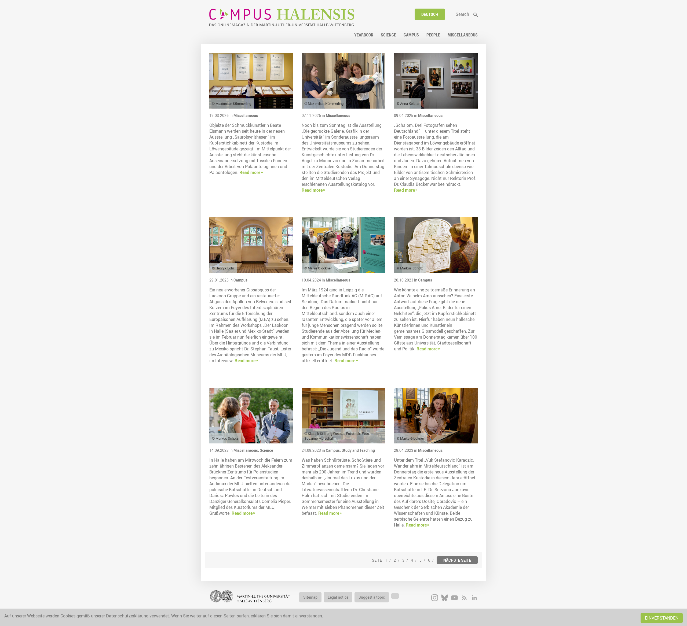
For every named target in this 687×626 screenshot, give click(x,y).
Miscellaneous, (246, 450)
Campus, (334, 450)
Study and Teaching (358, 450)
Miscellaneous (245, 115)
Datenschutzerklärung (127, 616)
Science (266, 450)
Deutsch (429, 14)
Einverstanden (661, 618)
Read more (249, 172)
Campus (240, 280)
